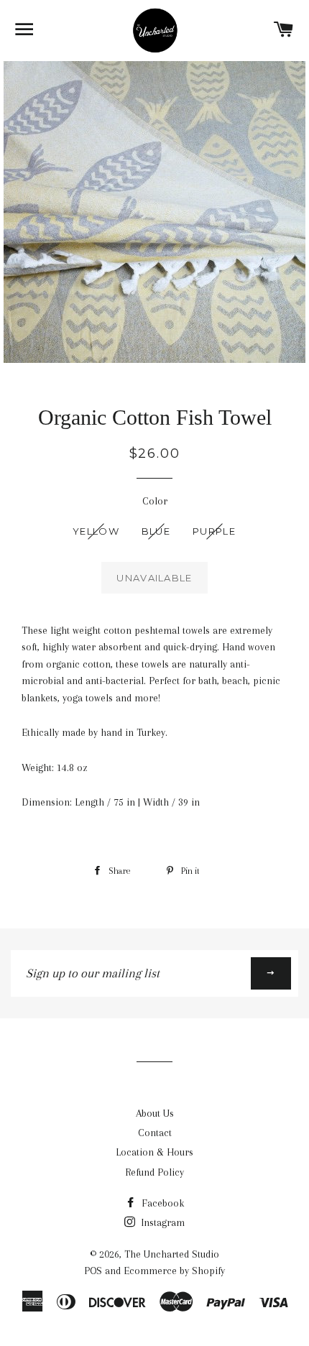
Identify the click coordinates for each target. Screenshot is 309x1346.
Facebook (161, 1203)
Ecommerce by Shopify (174, 1270)
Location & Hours (154, 1152)
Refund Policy (154, 1172)
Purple (214, 531)
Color (154, 501)
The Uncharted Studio (171, 1254)
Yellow (96, 531)
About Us (155, 1113)
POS (93, 1270)
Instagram (161, 1222)
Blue (156, 531)
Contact (155, 1132)
